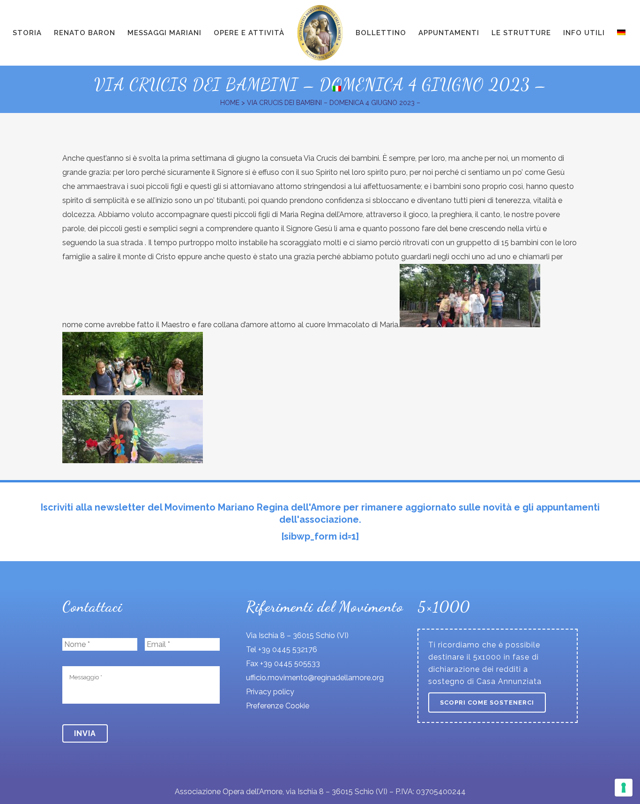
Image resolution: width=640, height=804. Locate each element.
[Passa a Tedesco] (622, 33)
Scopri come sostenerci (487, 702)
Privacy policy (270, 691)
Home (229, 102)
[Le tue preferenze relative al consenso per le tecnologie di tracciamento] (624, 787)
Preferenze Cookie (277, 705)
